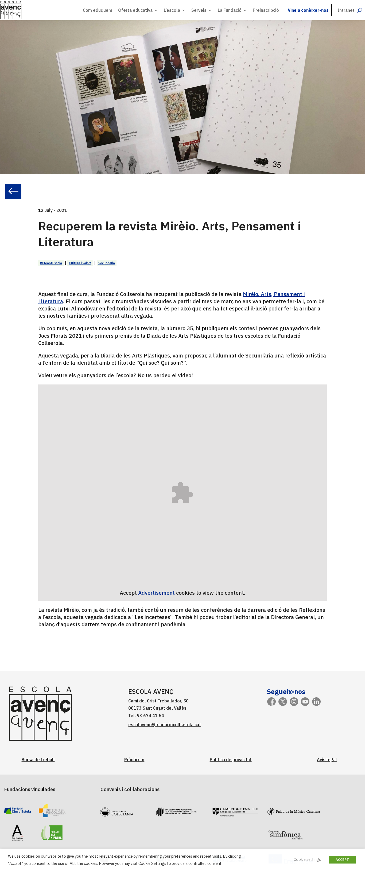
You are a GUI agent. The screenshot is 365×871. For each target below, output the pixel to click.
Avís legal (327, 759)
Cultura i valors (80, 263)
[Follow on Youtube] (305, 701)
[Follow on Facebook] (271, 701)
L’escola (172, 10)
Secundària (106, 263)
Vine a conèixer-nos (308, 10)
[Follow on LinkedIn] (316, 701)
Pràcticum (134, 759)
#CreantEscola (51, 263)
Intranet (346, 10)
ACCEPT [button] (342, 859)
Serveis (199, 10)
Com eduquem (97, 10)
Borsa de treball (38, 759)
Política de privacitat (231, 759)
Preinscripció (266, 10)
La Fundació (230, 10)
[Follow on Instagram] (293, 701)
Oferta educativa (135, 10)
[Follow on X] (282, 701)
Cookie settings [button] (307, 859)
